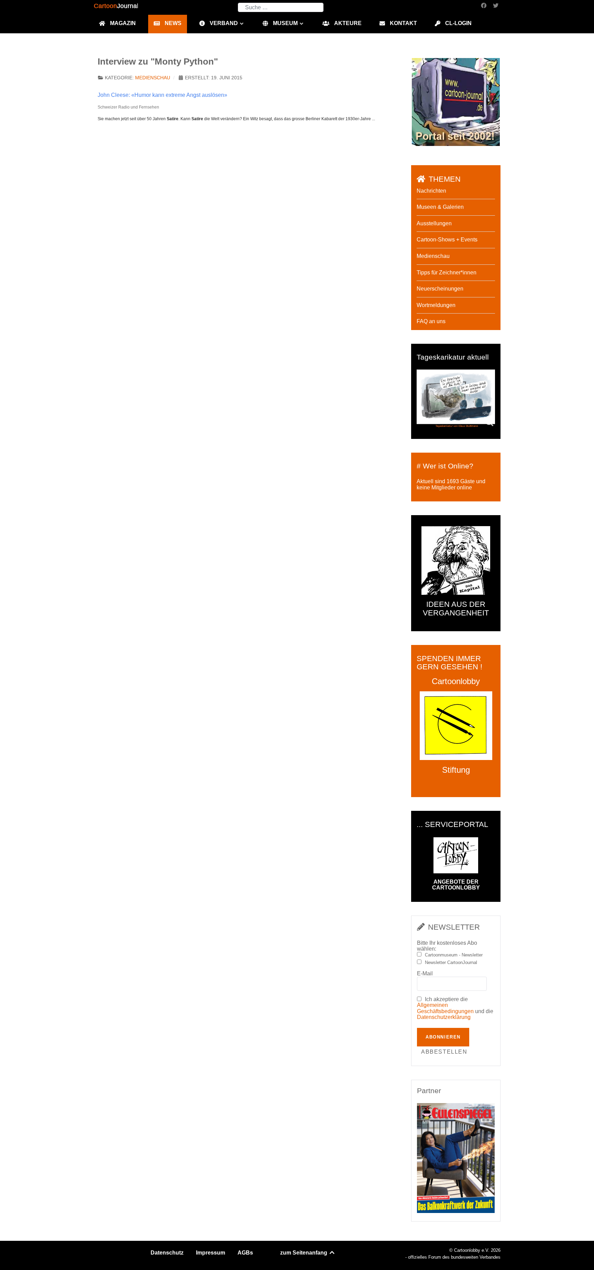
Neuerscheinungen (440, 289)
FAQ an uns (431, 321)
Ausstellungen (434, 223)
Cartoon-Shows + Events (447, 239)
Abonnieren (443, 1037)
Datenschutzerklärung (444, 1017)
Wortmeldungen (436, 305)
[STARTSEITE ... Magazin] (456, 101)
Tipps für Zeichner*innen (446, 272)
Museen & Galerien (440, 207)
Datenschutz (167, 1253)
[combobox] (280, 7)
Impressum (210, 1253)
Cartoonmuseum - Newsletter (454, 955)
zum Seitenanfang (304, 1253)
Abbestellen (444, 1052)
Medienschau (152, 77)
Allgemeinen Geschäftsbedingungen (445, 1008)
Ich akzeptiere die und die (455, 1008)
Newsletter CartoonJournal (451, 962)
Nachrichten (431, 191)
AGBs (245, 1253)
